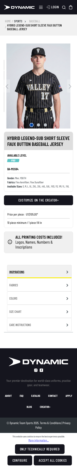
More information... (38, 440)
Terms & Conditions (50, 423)
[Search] (64, 7)
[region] (38, 86)
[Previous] (7, 85)
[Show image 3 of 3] (45, 125)
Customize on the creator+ (38, 200)
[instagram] (36, 370)
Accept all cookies (53, 460)
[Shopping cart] (71, 7)
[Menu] (41, 7)
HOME (8, 21)
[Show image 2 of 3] (38, 125)
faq (21, 395)
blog (29, 406)
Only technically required (40, 449)
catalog (35, 395)
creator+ (45, 406)
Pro (13, 160)
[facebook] (41, 370)
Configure (19, 460)
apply (69, 395)
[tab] (39, 271)
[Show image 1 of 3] (31, 125)
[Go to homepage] (19, 7)
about (8, 395)
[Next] (70, 85)
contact (53, 395)
